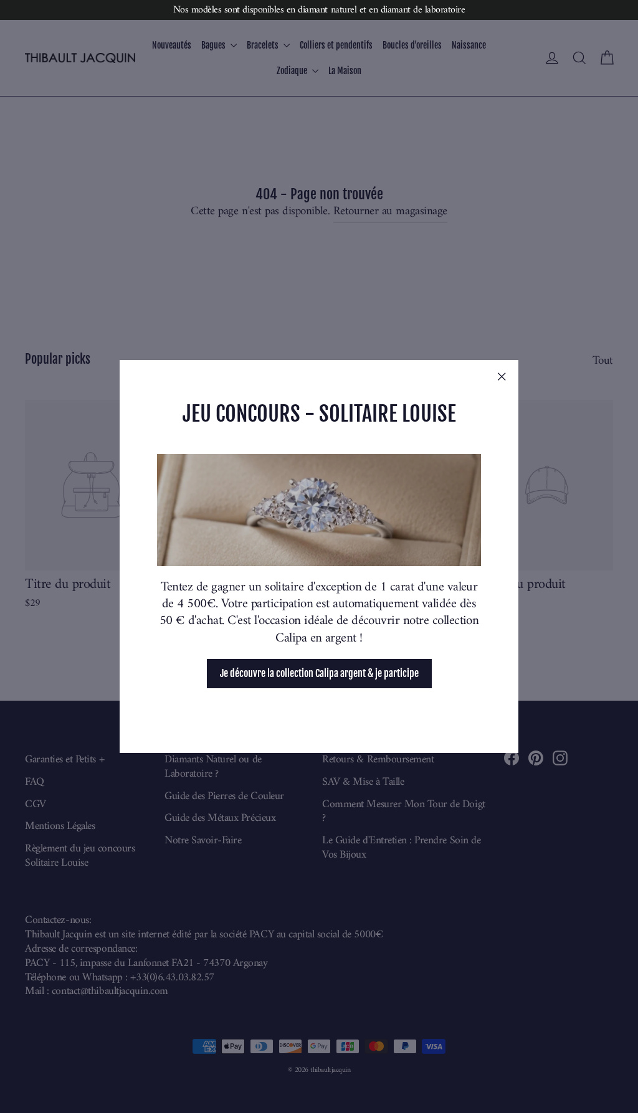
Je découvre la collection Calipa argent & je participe (319, 673)
